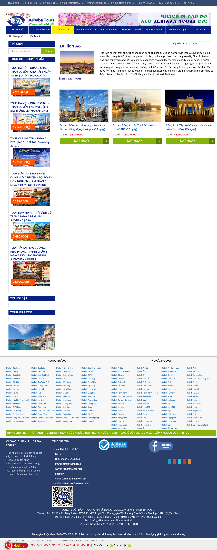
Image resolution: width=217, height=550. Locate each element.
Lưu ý (58, 454)
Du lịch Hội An (12, 393)
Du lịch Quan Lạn (38, 404)
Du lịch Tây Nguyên (14, 414)
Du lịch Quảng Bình (64, 404)
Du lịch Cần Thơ (38, 371)
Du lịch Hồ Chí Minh (89, 389)
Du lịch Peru (141, 414)
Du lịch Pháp (191, 414)
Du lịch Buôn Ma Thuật (91, 368)
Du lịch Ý (140, 428)
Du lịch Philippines (119, 418)
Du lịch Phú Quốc (13, 404)
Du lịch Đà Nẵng (88, 379)
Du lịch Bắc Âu (117, 375)
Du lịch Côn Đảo (13, 379)
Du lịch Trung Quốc (144, 425)
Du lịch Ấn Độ (142, 368)
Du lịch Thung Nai (63, 414)
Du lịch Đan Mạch (143, 386)
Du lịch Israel (166, 396)
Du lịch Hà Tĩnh (37, 389)
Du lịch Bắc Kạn (12, 368)
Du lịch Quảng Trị (88, 404)
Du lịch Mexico (117, 404)
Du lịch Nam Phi (168, 407)
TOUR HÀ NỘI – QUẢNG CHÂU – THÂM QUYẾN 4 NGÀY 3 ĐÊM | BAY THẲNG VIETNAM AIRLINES (30, 107)
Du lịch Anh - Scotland (120, 371)
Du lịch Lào (141, 400)
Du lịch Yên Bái (87, 421)
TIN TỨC (188, 3)
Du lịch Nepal (117, 411)
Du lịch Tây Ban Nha (194, 418)
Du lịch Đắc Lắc (12, 382)
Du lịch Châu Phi (143, 382)
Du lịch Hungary (168, 393)
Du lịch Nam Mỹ (143, 407)
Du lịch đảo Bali (167, 386)
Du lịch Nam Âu (117, 407)
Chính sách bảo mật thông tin (70, 479)
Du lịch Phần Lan (168, 414)
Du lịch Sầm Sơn (63, 407)
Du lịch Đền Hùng (63, 382)
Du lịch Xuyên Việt (64, 421)
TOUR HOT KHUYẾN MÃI (27, 59)
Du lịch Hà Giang (63, 386)
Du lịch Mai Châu (38, 396)
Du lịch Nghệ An (38, 400)
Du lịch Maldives (193, 400)
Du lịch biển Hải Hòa (64, 368)
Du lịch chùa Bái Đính (40, 375)
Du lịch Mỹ (165, 404)
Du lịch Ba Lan (192, 371)
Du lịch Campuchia (194, 375)
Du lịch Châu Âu (168, 379)
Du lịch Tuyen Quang (90, 418)
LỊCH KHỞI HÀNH (30, 3)
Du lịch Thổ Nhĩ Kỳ (144, 421)
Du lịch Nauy (191, 407)
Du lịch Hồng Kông (119, 393)
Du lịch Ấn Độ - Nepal (170, 368)
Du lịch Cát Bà (87, 371)
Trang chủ (18, 36)
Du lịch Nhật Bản (193, 411)
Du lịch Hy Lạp (192, 393)
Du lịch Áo (140, 371)
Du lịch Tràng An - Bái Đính (17, 418)
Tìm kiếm (48, 51)
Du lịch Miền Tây (63, 396)
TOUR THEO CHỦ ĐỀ (122, 3)
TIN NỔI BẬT (18, 298)
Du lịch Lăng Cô (62, 393)
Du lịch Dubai (192, 386)
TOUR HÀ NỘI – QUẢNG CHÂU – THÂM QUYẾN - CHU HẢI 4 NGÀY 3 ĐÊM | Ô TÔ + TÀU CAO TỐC (30, 72)
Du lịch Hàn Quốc (168, 389)
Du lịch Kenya (192, 396)
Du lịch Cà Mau (12, 371)
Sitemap (59, 474)
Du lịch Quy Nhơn (38, 407)
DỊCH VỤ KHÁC (145, 3)
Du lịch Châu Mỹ (118, 382)
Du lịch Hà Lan (142, 389)
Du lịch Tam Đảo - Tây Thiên (43, 411)
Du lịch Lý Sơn (12, 396)
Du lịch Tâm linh (63, 411)
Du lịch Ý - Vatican (169, 428)
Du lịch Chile (166, 382)
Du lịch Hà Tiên (12, 389)
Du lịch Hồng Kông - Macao (147, 393)
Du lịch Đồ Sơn (12, 386)
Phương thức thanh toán (68, 464)
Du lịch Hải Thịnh (63, 389)
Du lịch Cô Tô (86, 375)
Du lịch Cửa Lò (37, 379)
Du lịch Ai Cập (117, 368)
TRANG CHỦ (13, 3)
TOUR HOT (50, 3)
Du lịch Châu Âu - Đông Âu (197, 379)
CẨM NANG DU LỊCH (168, 3)
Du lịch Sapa (86, 407)
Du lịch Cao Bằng (63, 371)
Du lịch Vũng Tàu (38, 421)
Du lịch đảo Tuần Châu (40, 382)
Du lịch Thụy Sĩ (192, 421)
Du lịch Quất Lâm (13, 407)
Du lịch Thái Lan (118, 421)
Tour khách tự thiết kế (66, 449)
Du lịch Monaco (142, 404)
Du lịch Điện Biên (88, 382)
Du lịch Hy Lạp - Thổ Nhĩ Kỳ (123, 396)
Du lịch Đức (116, 389)
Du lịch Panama (117, 414)
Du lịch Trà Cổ (87, 414)
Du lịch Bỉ (140, 375)
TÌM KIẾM (16, 43)
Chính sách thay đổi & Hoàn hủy (71, 484)
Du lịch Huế (36, 393)
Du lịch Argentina (168, 371)
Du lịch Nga (166, 411)
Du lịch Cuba (191, 382)
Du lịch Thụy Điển (168, 421)
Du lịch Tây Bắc (87, 411)
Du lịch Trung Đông (119, 425)
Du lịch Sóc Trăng (13, 411)
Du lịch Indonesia (143, 396)
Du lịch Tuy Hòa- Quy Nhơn (67, 418)
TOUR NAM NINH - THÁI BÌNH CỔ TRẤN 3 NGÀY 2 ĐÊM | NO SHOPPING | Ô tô (31, 217)
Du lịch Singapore (168, 418)
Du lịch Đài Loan (118, 386)
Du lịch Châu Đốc (13, 375)
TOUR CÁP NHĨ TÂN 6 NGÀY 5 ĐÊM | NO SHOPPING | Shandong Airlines (29, 142)
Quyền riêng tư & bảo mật (68, 469)
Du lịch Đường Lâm (39, 386)
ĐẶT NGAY (81, 140)
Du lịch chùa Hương (64, 375)
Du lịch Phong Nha (89, 400)
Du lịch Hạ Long (88, 386)
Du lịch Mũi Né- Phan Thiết (17, 400)
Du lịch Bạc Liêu (38, 368)
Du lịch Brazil (166, 375)
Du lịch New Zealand (145, 411)
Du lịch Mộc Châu (88, 396)
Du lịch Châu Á (142, 379)
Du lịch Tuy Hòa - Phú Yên (42, 418)
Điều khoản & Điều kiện (67, 459)
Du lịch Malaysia (168, 400)
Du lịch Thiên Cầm (39, 414)
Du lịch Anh (191, 368)
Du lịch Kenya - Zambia (121, 400)
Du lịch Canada (117, 379)
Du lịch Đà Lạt (62, 379)
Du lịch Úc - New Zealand (197, 425)
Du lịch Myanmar (193, 404)
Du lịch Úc (165, 425)
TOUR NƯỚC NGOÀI (71, 3)
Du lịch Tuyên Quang (15, 421)
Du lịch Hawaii (192, 389)
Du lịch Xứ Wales (118, 428)
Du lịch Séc (141, 418)
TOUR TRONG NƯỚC (96, 3)
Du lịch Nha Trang (63, 400)
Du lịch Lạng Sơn (88, 393)
